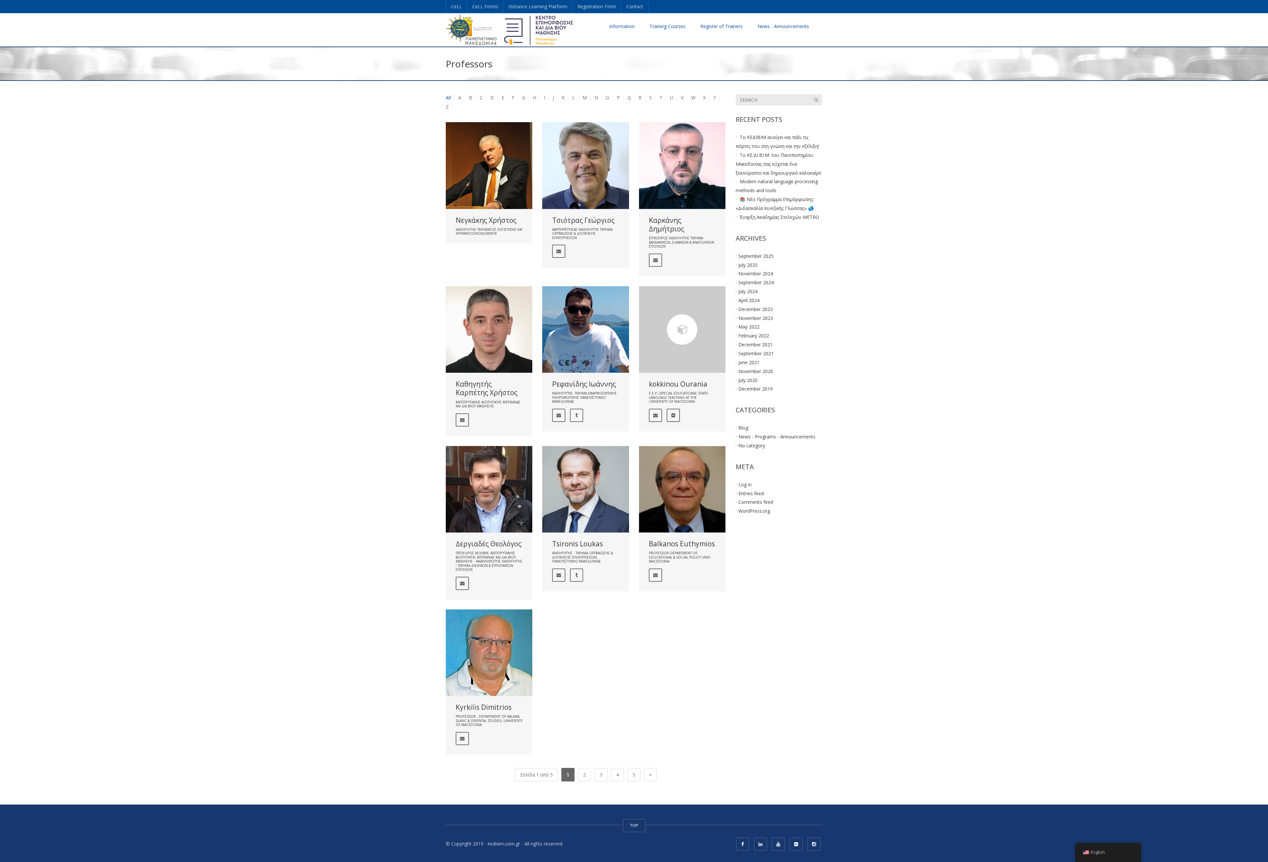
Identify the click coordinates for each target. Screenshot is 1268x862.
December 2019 (755, 389)
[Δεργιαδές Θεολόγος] (489, 489)
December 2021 (755, 344)
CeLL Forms (485, 6)
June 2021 (748, 362)
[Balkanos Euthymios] (682, 489)
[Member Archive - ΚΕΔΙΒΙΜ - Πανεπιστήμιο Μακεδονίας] (510, 29)
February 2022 (753, 335)
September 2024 (756, 282)
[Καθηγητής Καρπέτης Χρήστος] (489, 329)
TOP (634, 825)
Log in (745, 484)
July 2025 (747, 264)
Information (622, 26)
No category (751, 445)
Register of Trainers (721, 26)
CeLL (456, 6)
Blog (743, 428)
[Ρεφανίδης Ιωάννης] (585, 329)
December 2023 (755, 309)
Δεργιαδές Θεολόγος (488, 543)
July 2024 (747, 291)
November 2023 (755, 318)
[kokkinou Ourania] (682, 329)
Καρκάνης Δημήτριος (666, 224)
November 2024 (755, 273)
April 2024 (748, 300)
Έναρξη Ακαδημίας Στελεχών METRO (779, 217)
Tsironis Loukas (577, 543)
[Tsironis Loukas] (585, 489)
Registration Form (597, 6)
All (448, 97)
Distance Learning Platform (538, 6)
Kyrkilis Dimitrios (483, 707)
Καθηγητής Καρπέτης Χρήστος (486, 388)
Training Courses (668, 26)
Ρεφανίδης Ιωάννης (584, 384)
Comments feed (755, 502)
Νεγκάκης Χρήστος (486, 220)
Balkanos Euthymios (682, 543)
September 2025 (756, 256)
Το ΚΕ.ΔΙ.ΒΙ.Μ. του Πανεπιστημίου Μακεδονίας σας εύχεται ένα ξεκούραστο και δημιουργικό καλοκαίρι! (778, 164)
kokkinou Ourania (678, 384)
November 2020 (755, 371)
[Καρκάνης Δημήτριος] (682, 165)
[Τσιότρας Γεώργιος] (585, 165)
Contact (634, 6)
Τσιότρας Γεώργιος (583, 220)
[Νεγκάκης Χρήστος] (489, 165)
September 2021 (756, 353)
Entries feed (751, 493)
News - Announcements (783, 26)
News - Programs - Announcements (776, 436)
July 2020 (747, 380)
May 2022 (748, 327)
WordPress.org (754, 511)
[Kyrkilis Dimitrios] (489, 652)
